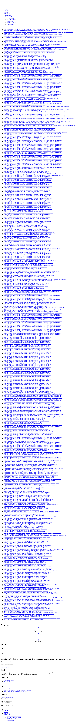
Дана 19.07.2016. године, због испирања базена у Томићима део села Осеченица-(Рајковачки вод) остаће (31, 570)
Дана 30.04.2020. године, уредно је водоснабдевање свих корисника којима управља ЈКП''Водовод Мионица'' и (33, 103)
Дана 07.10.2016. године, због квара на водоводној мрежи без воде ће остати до (25, 542)
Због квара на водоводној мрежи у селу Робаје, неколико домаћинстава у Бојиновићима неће (28, 523)
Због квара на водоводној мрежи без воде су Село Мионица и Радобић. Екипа (24, 489)
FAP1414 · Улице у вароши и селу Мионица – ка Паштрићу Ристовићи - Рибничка (25, 525)
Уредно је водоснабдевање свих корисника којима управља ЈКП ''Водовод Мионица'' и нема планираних (31, 304)
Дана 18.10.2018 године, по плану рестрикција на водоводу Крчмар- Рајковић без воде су (27, 377)
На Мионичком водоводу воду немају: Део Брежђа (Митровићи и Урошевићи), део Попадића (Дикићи (31, 471)
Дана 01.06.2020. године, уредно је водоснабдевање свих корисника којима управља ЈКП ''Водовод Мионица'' (33, 88)
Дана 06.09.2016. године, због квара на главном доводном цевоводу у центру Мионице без (28, 556)
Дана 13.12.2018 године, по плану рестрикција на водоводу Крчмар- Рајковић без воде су (27, 340)
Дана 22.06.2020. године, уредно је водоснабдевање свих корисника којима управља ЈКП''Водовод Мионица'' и (33, 74)
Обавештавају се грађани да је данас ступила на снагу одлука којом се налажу (24, 515)
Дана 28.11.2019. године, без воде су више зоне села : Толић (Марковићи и (23, 225)
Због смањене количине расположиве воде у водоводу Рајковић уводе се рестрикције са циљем (29, 392)
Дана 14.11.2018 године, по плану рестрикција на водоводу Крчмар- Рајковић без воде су (27, 357)
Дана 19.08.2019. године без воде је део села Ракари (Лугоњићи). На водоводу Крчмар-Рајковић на (30, 272)
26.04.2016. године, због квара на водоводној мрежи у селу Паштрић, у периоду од (25, 596)
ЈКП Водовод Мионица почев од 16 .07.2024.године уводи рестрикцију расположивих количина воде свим (32, 42)
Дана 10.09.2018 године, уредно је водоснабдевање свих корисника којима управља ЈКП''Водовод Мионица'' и (33, 410)
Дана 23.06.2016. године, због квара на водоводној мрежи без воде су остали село (25, 576)
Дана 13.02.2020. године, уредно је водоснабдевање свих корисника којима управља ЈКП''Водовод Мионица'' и (33, 161)
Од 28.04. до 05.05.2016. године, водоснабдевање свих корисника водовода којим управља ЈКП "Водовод (31, 593)
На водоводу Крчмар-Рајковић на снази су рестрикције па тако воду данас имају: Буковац (27, 195)
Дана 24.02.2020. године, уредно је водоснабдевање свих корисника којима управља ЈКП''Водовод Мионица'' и (33, 156)
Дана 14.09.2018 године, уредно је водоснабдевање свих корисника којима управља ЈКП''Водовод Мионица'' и (33, 406)
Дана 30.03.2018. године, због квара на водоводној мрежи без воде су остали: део (25, 448)
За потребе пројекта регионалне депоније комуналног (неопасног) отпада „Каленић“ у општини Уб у (30, 48)
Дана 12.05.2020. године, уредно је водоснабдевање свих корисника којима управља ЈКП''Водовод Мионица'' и (33, 101)
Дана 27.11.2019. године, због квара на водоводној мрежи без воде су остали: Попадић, (27, 226)
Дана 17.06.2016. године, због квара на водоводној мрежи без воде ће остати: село (25, 577)
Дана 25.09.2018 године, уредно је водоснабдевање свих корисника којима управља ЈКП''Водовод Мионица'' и (33, 398)
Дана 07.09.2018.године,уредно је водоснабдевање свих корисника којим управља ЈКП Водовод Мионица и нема (33, 411)
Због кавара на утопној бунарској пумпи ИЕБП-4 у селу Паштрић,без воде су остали (26, 90)
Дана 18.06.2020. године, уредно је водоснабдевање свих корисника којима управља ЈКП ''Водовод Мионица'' (33, 76)
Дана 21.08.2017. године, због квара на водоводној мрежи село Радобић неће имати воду (27, 503)
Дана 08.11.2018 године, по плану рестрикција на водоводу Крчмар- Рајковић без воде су (27, 360)
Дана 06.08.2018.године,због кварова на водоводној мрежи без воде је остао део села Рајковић (28, 433)
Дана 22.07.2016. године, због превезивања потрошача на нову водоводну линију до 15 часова (28, 569)
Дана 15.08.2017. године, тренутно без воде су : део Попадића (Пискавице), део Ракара (26, 508)
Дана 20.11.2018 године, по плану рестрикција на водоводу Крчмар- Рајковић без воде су (27, 353)
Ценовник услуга (8, 683)
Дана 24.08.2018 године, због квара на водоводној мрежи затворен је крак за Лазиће (26, 415)
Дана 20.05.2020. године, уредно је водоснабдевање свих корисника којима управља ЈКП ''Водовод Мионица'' (33, 93)
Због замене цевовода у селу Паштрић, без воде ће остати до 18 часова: (22, 530)
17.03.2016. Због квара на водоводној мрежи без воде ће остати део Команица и (25, 619)
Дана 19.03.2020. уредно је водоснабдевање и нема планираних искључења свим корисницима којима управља (33, 133)
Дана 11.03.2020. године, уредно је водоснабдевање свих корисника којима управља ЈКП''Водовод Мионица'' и (33, 141)
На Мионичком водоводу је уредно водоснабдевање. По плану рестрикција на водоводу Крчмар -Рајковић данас (33, 462)
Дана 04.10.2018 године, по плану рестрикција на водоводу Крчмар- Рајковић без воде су (27, 390)
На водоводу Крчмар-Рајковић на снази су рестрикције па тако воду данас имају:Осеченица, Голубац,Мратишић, (33, 175)
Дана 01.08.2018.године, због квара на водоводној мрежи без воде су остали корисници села (28, 434)
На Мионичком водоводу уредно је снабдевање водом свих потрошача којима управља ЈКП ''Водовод (30, 476)
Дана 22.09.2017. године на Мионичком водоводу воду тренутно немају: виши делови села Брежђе (30, 477)
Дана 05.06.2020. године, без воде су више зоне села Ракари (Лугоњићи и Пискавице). (26, 84)
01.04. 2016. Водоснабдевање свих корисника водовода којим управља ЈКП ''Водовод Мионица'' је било (31, 612)
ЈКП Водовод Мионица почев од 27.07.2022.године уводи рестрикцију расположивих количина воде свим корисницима (35, 47)
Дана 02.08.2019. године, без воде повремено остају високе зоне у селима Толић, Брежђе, (27, 277)
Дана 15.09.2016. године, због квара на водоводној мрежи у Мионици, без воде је (25, 552)
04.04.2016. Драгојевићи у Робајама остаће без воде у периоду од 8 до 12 (23, 611)
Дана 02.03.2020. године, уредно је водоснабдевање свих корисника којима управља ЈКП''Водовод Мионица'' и (33, 151)
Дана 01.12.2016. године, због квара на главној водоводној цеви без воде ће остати (25, 529)
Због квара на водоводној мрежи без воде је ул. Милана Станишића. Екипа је (24, 491)
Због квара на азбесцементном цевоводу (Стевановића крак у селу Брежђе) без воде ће (26, 558)
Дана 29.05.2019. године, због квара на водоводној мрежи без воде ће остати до (25, 288)
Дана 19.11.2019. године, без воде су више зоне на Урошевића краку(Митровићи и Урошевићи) (29, 232)
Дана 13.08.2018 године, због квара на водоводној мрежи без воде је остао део (24, 427)
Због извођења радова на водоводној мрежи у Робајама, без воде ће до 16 (23, 538)
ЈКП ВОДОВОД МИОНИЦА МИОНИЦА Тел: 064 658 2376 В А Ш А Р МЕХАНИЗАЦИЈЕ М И (29, 403)
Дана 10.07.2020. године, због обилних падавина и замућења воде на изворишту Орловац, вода (29, 57)
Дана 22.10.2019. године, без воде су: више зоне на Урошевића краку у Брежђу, (24, 252)
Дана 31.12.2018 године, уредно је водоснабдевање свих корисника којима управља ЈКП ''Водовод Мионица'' (32, 331)
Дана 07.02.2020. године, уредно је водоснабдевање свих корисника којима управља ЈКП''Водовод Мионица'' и (33, 167)
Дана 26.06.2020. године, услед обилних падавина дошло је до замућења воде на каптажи (27, 68)
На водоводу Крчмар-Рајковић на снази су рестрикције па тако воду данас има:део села (27, 190)
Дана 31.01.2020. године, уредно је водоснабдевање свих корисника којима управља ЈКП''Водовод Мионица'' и (33, 174)
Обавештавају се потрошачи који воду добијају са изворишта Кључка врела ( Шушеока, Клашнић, (29, 38)
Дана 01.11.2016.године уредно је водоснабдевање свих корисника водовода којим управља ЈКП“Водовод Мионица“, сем (36, 535)
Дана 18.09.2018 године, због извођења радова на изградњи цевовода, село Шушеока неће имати (29, 402)
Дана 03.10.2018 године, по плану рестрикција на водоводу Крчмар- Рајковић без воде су (27, 391)
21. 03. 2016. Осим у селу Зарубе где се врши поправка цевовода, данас (22, 616)
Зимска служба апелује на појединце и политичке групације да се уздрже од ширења (26, 33)
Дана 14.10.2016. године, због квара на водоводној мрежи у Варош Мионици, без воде (26, 541)
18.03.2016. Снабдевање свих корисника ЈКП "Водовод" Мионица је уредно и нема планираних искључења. (32, 618)
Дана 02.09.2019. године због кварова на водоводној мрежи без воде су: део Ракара (25, 267)
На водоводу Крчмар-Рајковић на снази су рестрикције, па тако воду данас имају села (26, 218)
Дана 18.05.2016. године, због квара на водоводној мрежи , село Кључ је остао (24, 585)
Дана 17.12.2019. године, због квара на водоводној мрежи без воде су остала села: (25, 210)
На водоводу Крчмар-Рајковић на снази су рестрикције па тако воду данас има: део (26, 219)
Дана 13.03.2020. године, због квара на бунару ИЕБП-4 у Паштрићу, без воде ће (25, 138)
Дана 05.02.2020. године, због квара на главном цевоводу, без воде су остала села (25, 169)
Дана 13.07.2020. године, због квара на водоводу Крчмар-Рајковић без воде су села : (26, 56)
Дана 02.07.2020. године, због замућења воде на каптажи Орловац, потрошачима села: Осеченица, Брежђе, (32, 64)
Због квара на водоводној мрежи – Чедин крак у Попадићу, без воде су (22, 456)
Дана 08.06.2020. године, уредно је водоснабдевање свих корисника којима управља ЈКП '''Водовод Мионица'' (33, 83)
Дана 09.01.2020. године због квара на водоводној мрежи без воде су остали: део (25, 192)
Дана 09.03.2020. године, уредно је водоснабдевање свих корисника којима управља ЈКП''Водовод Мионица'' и (33, 144)
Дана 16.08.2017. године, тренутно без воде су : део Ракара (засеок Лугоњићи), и (25, 507)
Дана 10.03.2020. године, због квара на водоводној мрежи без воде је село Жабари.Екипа (27, 142)
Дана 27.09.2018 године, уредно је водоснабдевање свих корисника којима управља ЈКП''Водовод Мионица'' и (33, 395)
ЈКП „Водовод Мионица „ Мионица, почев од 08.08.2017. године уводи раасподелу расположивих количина (32, 511)
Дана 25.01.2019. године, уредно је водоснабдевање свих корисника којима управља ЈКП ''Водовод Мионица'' (33, 318)
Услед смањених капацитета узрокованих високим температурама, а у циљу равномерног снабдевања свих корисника (35, 49)
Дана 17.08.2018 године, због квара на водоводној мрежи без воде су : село (23, 422)
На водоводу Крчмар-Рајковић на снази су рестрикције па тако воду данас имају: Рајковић (27, 237)
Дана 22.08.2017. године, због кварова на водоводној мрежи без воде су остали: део (26, 502)
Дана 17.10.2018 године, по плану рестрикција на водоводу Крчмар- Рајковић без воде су (27, 379)
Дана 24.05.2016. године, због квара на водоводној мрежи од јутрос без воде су (24, 583)
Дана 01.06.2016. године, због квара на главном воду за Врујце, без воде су (23, 581)
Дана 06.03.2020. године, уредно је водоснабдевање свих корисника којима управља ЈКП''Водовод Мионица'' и (33, 145)
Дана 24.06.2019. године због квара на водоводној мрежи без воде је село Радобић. (25, 284)
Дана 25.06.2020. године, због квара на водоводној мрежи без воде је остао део (24, 70)
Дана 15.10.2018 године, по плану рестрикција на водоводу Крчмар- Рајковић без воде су (27, 381)
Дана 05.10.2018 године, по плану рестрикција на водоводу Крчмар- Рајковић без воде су (27, 388)
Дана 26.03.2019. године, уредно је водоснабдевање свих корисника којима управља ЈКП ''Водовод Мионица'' (33, 299)
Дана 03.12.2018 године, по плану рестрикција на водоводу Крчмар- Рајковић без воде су (27, 344)
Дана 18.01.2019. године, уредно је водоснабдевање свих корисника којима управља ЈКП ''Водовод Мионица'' (33, 325)
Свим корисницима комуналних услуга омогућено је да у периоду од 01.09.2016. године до (28, 553)
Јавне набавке (7, 681)
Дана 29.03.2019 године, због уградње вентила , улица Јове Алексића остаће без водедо (27, 296)
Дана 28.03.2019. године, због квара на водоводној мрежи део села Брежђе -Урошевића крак (28, 298)
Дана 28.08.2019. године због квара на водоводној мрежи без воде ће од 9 (23, 269)
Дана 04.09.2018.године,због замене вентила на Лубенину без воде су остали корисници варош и (29, 412)
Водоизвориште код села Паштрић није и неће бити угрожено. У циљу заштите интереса (27, 45)
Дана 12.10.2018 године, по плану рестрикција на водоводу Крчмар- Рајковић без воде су (27, 383)
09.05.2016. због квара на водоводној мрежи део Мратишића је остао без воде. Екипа (26, 591)
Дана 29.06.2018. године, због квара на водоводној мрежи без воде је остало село (25, 435)
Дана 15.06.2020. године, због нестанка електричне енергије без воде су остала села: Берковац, (28, 79)
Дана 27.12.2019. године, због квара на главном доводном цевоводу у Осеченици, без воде (28, 199)
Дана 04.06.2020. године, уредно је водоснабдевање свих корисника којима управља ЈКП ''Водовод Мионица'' (33, 86)
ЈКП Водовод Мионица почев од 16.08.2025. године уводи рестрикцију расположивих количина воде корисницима (34, 34)
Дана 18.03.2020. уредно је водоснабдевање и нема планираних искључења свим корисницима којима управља (33, 134)
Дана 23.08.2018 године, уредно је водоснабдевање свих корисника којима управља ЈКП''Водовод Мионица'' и (33, 417)
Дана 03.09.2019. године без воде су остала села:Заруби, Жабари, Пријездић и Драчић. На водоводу (30, 265)
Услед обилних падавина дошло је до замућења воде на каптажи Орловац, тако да (25, 71)
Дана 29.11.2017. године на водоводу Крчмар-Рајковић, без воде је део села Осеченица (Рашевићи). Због (31, 453)
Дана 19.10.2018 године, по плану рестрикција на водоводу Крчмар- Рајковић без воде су (27, 376)
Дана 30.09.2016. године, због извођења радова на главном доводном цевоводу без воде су (27, 545)
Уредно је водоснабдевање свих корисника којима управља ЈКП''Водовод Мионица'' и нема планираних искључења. (34, 309)
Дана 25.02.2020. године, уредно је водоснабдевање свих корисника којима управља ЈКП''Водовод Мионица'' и (33, 155)
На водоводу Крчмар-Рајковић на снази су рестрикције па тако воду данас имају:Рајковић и (28, 178)
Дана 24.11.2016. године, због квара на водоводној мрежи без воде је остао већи (25, 531)
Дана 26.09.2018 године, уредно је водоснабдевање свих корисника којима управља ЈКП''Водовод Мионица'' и (33, 396)
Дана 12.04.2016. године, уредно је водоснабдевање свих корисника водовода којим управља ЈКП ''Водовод (32, 603)
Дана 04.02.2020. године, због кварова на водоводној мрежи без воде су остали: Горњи (26, 171)
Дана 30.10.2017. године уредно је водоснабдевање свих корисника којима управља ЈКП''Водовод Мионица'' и (33, 460)
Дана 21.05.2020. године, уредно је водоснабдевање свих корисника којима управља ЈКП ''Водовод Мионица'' (33, 91)
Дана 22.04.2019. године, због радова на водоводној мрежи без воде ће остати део (25, 292)
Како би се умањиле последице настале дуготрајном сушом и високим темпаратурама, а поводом (29, 512)
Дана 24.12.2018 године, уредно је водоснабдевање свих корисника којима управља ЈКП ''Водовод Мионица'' (32, 334)
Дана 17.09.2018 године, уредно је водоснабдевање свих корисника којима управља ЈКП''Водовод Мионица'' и (33, 404)
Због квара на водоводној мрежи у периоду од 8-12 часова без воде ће (22, 606)
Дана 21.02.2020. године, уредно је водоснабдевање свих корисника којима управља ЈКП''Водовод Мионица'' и (33, 157)
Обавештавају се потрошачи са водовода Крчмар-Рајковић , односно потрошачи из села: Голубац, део (31, 37)
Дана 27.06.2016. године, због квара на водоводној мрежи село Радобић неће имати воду (27, 574)
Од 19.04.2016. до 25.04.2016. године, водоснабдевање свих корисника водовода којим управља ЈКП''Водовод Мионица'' (35, 597)
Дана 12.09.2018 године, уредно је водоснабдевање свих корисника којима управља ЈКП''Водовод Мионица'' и (33, 408)
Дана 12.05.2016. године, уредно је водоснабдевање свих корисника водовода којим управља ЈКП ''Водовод (32, 588)
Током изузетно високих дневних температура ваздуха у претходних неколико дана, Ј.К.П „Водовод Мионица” (33, 36)
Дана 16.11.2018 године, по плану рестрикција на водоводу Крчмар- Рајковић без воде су (27, 354)
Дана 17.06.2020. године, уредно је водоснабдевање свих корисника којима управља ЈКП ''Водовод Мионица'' (33, 78)
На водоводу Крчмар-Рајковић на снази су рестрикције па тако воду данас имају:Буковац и (28, 179)
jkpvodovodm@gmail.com (7, 697)
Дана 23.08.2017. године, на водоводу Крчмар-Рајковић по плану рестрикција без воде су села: (29, 500)
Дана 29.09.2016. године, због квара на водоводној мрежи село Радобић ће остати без (26, 546)
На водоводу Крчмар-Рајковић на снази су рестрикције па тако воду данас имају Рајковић (27, 229)
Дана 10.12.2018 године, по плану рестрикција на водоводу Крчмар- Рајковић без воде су (27, 341)
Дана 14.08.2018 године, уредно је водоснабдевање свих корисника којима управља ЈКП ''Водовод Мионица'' (32, 426)
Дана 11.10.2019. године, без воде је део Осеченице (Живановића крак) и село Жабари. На (27, 255)
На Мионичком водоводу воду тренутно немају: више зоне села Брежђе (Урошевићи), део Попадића (30, 485)
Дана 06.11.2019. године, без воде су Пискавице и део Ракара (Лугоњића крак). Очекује (27, 242)
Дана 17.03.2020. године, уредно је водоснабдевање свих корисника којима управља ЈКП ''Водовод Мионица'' (33, 136)
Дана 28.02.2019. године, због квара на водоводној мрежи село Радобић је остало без (26, 310)
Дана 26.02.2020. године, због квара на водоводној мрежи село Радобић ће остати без (26, 153)
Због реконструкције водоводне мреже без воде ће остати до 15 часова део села (24, 534)
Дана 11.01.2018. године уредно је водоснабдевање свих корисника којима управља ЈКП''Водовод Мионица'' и (33, 452)
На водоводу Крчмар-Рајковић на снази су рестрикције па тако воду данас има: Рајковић (27, 249)
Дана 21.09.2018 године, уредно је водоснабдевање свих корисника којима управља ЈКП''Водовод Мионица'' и (33, 400)
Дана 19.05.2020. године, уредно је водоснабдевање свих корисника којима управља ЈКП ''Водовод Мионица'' (33, 94)
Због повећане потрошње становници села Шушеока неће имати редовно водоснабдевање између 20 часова (32, 516)
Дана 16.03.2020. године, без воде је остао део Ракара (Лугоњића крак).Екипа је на (25, 137)
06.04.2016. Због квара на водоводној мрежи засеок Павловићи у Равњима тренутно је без (27, 608)
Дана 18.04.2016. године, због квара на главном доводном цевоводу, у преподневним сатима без (29, 599)
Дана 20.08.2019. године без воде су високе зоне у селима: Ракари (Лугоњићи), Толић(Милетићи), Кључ (31, 271)
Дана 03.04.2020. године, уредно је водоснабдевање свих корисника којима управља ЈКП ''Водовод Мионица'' (33, 114)
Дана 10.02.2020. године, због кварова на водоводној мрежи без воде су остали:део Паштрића (28, 165)
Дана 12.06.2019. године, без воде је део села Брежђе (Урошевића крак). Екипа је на (26, 286)
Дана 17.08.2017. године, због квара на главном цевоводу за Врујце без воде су (24, 506)
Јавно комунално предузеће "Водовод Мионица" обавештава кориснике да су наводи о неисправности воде (33, 44)
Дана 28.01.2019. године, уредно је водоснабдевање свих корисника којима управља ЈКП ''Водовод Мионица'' (33, 317)
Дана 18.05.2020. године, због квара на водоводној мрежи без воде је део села (24, 97)
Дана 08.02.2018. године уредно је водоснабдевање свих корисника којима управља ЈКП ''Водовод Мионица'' (32, 449)
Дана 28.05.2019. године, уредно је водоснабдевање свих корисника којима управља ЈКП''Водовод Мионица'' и (33, 290)
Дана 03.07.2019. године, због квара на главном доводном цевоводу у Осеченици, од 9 (26, 283)
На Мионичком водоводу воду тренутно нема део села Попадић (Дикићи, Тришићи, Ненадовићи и (30, 480)
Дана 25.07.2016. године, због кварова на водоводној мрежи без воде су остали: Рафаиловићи (28, 568)
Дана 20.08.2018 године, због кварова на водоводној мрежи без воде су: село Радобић (26, 421)
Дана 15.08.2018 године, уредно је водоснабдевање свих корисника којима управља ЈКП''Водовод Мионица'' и (33, 425)
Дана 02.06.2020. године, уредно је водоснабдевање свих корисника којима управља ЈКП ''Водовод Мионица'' (33, 87)
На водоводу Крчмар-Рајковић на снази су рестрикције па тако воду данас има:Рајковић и (27, 183)
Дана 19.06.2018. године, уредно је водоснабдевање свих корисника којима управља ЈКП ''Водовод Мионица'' (33, 438)
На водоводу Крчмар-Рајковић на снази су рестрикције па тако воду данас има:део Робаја (27, 176)
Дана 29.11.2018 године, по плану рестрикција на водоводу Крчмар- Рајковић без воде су (27, 346)
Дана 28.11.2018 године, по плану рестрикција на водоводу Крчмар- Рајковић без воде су (27, 348)
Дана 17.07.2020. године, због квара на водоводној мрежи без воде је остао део (25, 55)
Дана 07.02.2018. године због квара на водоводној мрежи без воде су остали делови (26, 450)
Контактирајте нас (5, 667)
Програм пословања (9, 680)
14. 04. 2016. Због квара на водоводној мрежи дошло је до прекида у (22, 601)
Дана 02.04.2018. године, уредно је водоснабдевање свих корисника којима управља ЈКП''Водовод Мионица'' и (33, 446)
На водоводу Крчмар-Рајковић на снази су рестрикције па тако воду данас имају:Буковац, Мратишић (30, 201)
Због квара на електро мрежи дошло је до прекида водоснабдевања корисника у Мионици (27, 217)
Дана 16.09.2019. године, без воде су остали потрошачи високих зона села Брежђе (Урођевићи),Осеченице (32, 260)
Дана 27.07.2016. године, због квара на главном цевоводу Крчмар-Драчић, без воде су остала (28, 566)
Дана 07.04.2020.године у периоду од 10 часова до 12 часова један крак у (23, 110)
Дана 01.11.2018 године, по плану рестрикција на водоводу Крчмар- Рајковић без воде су (27, 367)
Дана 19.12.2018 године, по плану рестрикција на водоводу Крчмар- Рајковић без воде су (27, 336)
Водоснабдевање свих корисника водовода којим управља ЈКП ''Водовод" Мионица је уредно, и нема (30, 592)
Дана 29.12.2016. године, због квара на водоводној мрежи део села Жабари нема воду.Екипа (28, 522)
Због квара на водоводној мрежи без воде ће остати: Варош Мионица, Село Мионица (26, 191)
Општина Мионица (9, 688)
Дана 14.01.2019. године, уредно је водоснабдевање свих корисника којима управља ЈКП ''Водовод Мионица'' (33, 329)
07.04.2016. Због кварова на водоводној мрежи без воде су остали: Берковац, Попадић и (27, 607)
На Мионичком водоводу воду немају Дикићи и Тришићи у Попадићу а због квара (26, 466)
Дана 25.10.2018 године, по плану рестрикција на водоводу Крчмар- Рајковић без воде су (27, 371)
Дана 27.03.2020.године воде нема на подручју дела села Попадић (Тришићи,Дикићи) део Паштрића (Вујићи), (33, 122)
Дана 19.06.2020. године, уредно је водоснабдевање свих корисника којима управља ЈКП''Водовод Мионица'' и (33, 75)
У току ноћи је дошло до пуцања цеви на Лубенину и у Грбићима (21, 510)
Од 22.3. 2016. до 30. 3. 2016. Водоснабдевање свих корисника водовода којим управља (27, 615)
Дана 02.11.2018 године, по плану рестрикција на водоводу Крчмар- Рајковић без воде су (27, 365)
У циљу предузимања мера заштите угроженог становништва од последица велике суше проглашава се (31, 504)
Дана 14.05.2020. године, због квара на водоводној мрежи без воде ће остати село (25, 99)
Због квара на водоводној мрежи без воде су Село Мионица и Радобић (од (23, 488)
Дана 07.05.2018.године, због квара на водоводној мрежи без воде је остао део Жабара (26, 439)
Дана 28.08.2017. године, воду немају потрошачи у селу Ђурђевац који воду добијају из (27, 496)
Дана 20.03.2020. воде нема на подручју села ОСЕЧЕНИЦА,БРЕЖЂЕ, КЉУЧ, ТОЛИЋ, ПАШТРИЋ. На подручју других (35, 132)
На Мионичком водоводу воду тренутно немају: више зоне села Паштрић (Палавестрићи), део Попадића (31, 483)
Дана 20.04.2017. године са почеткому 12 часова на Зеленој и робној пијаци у (24, 519)
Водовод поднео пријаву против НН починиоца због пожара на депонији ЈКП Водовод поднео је (29, 51)
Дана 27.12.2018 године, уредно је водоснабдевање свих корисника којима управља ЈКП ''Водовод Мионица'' (32, 333)
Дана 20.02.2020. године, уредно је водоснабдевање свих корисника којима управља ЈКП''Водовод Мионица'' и (33, 159)
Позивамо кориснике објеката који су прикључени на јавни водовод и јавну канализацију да (28, 604)
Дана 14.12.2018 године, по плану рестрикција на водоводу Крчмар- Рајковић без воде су (27, 338)
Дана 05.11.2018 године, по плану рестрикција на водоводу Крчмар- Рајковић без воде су (27, 364)
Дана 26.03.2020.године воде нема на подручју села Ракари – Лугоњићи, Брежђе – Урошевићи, (29, 124)
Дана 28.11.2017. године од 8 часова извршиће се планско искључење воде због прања (26, 454)
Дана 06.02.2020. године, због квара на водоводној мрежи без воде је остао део (24, 168)
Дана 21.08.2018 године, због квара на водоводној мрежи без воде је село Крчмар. (25, 419)
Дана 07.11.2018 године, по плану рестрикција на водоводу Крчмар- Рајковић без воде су (27, 361)
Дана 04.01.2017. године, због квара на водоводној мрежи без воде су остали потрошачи (27, 520)
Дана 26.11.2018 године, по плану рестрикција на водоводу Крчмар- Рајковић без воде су (27, 349)
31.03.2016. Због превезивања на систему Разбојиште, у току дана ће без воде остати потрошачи (29, 614)
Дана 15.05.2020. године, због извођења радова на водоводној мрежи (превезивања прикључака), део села (31, 98)
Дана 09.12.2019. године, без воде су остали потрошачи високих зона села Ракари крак (26, 215)
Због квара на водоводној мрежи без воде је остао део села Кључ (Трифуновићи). (25, 547)
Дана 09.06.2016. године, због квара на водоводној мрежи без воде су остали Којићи (26, 579)
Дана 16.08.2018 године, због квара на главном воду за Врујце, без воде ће (23, 423)
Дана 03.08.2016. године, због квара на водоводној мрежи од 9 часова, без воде (24, 561)
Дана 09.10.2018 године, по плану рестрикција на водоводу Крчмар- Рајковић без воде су (27, 385)
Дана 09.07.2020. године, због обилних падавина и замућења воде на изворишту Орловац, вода (29, 59)
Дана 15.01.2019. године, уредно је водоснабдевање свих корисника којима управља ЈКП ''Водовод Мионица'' (33, 327)
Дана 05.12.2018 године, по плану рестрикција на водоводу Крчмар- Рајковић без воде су (27, 342)
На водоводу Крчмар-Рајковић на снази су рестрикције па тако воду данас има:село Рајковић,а (28, 207)
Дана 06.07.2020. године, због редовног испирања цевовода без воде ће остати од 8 (26, 61)
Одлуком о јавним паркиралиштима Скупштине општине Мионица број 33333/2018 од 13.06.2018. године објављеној (34, 307)
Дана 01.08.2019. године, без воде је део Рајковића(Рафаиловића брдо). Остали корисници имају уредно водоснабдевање (35, 279)
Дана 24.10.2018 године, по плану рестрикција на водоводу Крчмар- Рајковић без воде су (27, 372)
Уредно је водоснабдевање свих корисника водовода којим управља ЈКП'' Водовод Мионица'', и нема (30, 584)
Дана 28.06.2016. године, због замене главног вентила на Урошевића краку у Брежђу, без (27, 573)
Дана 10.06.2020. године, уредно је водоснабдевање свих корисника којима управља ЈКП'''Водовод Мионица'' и (33, 80)
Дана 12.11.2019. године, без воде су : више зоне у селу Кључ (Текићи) (22, 238)
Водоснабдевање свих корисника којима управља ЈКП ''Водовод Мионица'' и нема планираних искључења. (31, 291)
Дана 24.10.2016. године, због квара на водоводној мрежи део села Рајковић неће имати (27, 539)
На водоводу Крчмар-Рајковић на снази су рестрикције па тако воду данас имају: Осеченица (28, 241)
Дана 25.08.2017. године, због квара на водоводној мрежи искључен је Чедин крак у (26, 498)
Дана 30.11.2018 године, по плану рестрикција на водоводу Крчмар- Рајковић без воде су (27, 345)
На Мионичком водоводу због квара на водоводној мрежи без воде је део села (24, 469)
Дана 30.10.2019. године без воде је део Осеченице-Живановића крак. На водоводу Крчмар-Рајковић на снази (32, 248)
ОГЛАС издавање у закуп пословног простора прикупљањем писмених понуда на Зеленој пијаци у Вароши (32, 479)
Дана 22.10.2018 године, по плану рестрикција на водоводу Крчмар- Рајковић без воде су (27, 375)
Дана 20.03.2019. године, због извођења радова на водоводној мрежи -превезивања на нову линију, (30, 303)
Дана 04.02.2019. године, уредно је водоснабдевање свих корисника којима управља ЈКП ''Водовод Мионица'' (33, 313)
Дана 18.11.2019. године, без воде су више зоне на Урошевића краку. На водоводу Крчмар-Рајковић (30, 233)
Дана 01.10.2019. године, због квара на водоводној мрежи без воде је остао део (24, 259)
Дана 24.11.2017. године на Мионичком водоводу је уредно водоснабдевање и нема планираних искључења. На (33, 457)
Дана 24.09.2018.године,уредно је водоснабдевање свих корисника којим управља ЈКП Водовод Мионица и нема (33, 399)
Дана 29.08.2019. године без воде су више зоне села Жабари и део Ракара (23, 268)
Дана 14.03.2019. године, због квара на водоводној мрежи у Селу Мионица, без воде (26, 306)
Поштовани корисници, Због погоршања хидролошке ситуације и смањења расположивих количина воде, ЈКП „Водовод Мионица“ (38, 29)
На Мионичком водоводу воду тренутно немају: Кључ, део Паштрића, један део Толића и (27, 481)
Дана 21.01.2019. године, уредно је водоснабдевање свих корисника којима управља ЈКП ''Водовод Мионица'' (33, 323)
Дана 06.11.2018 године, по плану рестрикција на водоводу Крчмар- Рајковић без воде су (27, 363)
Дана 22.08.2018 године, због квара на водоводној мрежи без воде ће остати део (25, 418)
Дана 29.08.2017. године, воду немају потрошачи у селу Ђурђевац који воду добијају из (27, 495)
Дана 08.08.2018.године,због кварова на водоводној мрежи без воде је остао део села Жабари (28, 430)
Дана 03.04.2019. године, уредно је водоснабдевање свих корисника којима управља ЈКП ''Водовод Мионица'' (33, 295)
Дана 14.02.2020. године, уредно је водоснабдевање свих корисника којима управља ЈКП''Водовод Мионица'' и (33, 160)
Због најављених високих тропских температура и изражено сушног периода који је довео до (28, 30)
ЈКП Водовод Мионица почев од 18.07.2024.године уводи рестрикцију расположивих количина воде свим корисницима (35, 41)
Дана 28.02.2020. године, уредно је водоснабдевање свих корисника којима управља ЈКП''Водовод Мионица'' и (33, 152)
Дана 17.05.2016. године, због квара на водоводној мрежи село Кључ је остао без (25, 587)
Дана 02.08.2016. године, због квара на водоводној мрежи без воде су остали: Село (25, 562)
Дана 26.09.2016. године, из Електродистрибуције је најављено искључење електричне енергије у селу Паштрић (33, 549)
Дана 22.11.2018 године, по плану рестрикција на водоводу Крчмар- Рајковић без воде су (27, 350)
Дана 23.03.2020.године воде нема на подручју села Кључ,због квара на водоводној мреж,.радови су (30, 130)
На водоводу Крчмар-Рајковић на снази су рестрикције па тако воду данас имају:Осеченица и (28, 188)
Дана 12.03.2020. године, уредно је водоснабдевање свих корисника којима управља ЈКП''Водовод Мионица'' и (33, 140)
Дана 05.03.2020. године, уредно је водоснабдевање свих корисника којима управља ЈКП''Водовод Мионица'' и (33, 147)
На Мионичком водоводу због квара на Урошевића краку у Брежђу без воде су (24, 461)
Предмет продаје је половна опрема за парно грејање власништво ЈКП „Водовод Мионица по (28, 518)
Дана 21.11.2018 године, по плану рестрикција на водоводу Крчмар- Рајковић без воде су (27, 352)
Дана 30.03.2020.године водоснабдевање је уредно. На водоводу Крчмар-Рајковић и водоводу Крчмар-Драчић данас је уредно (37, 121)
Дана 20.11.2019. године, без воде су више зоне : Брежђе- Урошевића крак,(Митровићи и (27, 230)
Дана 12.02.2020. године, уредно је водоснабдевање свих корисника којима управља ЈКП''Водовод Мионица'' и (33, 163)
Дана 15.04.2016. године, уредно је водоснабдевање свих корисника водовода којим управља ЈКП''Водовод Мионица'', (35, 600)
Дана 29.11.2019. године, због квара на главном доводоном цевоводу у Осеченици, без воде (28, 223)
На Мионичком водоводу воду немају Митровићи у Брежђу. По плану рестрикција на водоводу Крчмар (31, 475)
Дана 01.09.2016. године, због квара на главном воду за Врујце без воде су (23, 557)
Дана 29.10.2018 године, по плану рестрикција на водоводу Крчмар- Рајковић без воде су (27, 369)
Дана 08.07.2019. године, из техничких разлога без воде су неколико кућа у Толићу (26, 282)
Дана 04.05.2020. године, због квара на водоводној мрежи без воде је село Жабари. (25, 102)
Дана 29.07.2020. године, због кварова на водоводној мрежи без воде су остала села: (26, 53)
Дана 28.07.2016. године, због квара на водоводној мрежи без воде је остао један (25, 565)
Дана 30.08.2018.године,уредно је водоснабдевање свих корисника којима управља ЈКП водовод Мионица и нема (34, 414)
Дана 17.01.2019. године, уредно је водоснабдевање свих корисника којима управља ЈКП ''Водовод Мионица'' (33, 326)
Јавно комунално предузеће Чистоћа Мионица (15, 691)
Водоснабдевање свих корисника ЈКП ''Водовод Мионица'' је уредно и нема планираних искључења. (30, 302)
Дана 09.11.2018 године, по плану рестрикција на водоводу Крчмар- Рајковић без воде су (27, 358)
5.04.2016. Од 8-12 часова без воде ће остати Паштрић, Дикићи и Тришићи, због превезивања (28, 610)
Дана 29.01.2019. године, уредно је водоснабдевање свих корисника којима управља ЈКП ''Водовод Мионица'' (33, 315)
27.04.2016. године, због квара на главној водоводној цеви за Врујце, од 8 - (23, 595)
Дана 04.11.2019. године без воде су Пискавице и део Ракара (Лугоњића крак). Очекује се (27, 245)
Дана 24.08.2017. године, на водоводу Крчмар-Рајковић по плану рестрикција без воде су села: (29, 499)
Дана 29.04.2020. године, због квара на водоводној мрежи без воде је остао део (24, 105)
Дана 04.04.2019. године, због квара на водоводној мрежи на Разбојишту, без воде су (26, 294)
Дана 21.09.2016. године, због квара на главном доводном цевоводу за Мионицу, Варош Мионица (29, 550)
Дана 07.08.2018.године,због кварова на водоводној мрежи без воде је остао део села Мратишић (29, 431)
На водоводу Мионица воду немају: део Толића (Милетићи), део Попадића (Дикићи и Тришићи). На (30, 464)
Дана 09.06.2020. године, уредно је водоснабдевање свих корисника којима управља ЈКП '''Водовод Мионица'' (33, 82)
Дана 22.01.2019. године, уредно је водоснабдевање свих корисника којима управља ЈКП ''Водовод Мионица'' (33, 322)
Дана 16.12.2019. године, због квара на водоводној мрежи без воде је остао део (24, 211)
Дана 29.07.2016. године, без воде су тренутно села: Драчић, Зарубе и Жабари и (25, 564)
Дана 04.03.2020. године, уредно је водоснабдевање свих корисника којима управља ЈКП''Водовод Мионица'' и (33, 148)
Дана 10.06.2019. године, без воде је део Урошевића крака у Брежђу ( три (23, 287)
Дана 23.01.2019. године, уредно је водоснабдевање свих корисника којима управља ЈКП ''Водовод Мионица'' (33, 321)
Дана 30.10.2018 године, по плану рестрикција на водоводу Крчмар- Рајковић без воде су (27, 368)
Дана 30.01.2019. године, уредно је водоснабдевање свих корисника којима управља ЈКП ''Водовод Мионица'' (33, 314)
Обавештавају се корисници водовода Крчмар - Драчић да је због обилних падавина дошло (28, 40)
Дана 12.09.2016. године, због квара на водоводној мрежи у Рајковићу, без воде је (25, 554)
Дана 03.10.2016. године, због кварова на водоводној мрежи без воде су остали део (25, 543)
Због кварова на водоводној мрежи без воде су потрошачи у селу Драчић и (23, 526)
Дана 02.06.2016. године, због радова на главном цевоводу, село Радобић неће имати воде (27, 580)
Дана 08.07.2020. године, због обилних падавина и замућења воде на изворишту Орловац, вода (29, 60)
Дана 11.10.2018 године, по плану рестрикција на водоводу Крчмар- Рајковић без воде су (27, 384)
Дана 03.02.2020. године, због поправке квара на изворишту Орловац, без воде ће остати (27, 172)
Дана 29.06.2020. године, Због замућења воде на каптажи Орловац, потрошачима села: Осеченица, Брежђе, (32, 67)
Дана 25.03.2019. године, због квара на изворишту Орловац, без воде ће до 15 (24, 300)
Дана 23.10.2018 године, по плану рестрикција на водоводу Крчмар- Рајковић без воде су (27, 373)
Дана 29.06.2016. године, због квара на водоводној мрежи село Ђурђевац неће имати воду (27, 572)
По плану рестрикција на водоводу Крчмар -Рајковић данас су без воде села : (24, 487)
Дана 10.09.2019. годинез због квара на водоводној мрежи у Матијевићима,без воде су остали (28, 263)
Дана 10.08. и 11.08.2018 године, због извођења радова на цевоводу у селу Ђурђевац (26, 429)
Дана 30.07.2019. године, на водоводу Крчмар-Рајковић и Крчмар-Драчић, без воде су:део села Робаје (30, 280)
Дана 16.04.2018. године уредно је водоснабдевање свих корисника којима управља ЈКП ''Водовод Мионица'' (32, 442)
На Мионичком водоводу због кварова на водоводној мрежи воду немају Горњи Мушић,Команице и (30, 465)
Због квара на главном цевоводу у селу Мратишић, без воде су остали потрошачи (25, 527)
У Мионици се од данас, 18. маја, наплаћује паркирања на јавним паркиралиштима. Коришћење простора (31, 95)
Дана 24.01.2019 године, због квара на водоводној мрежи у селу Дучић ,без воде (25, 319)
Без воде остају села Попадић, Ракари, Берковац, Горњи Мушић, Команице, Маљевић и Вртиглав (29, 128)
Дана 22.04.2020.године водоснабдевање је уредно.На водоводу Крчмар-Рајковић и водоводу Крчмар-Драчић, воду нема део (37, 109)
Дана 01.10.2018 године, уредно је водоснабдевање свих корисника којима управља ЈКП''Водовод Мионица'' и (33, 394)
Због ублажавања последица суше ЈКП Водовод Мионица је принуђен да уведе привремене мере (29, 52)
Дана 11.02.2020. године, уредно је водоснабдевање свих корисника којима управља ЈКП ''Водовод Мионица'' (32, 164)
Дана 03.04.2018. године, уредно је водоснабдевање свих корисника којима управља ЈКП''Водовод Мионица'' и (33, 445)
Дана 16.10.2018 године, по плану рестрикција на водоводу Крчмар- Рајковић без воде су (27, 380)
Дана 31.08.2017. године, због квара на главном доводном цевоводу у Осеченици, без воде (28, 493)
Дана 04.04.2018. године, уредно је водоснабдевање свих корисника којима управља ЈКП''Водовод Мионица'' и (33, 444)
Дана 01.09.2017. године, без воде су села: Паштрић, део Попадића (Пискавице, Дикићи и (27, 492)
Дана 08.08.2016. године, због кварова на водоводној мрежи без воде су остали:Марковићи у (28, 560)
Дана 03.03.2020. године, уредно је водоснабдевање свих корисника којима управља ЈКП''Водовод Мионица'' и (33, 149)
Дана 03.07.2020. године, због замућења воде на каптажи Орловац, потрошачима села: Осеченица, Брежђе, (32, 63)
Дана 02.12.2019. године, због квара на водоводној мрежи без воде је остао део (24, 222)
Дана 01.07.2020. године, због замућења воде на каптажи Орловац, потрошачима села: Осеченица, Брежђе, (32, 66)
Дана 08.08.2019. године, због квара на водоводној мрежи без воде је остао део (24, 276)
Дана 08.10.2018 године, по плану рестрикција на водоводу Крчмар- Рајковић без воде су (27, 387)
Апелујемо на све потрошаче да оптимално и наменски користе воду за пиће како (25, 514)
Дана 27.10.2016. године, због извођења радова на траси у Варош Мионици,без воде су (27, 537)
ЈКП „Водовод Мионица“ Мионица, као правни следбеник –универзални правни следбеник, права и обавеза (32, 533)
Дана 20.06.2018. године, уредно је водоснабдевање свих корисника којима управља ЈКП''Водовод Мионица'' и (33, 437)
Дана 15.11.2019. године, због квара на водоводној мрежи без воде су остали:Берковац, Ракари (28, 234)
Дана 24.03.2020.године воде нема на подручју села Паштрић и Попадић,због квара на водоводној (29, 129)
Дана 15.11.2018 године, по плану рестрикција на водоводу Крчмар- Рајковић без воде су (27, 356)
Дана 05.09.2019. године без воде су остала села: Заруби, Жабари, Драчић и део (24, 264)
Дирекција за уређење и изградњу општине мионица (17, 690)
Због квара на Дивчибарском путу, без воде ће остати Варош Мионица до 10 (24, 484)
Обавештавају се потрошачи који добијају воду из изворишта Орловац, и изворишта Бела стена (29, 72)
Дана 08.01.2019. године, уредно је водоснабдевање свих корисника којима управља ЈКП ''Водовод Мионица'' (33, 330)
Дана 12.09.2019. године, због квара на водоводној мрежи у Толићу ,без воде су (25, 261)
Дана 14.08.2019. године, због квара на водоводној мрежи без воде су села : (24, 273)
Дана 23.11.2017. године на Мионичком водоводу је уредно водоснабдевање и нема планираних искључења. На (33, 458)
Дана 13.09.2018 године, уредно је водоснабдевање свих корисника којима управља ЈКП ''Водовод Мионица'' (32, 407)
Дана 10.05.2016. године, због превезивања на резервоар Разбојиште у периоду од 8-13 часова (28, 589)
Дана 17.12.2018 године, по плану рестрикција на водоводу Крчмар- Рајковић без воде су (27, 337)
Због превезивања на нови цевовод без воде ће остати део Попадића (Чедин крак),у (26, 441)
